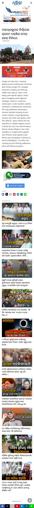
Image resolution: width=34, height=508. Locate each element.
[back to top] (29, 500)
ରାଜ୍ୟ (11, 23)
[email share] (10, 194)
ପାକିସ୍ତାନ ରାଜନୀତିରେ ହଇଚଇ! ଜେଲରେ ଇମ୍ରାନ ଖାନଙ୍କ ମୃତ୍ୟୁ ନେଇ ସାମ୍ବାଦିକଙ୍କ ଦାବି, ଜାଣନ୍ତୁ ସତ (17, 401)
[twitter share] (6, 194)
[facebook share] (3, 194)
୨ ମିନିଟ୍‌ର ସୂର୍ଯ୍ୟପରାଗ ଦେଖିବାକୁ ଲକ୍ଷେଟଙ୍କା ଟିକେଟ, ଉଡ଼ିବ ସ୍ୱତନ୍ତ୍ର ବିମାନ (16, 342)
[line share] (25, 194)
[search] (31, 3)
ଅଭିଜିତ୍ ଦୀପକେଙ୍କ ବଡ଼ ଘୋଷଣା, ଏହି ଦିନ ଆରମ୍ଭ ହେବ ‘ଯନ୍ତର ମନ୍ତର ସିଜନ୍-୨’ (16, 312)
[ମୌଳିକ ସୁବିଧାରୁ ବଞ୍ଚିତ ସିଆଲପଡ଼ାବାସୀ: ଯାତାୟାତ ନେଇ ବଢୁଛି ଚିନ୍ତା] (17, 444)
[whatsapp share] (21, 194)
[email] (12, 506)
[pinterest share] (14, 194)
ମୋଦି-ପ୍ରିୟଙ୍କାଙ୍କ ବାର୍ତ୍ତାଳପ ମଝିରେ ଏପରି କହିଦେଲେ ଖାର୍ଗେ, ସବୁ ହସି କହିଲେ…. (16, 371)
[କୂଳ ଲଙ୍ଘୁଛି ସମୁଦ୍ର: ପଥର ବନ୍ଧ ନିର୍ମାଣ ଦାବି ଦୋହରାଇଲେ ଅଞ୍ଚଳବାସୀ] (17, 212)
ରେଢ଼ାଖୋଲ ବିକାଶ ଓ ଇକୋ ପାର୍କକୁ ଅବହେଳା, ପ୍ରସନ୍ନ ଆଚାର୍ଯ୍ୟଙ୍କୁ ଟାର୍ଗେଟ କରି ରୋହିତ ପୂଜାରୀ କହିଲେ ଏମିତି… (17, 253)
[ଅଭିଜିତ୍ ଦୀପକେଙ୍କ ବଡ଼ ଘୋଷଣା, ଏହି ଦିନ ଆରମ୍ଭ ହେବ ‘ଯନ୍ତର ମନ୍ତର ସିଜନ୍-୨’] (17, 298)
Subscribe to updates (16, 185)
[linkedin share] (18, 194)
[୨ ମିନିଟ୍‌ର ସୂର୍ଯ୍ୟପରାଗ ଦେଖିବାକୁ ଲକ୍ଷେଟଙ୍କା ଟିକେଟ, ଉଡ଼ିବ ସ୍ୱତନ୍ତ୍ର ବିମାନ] (17, 328)
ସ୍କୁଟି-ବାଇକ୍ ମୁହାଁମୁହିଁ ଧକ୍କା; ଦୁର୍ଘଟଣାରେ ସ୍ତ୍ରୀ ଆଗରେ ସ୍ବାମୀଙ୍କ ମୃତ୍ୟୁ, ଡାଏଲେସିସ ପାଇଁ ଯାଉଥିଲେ (16, 282)
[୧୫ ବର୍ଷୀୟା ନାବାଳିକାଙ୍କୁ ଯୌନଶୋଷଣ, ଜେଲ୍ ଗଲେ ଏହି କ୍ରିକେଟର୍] (17, 417)
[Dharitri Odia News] (17, 3)
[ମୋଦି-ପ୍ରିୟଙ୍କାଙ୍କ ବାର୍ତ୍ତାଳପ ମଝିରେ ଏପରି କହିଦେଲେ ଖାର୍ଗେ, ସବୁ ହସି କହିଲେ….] (17, 357)
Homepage (5, 23)
